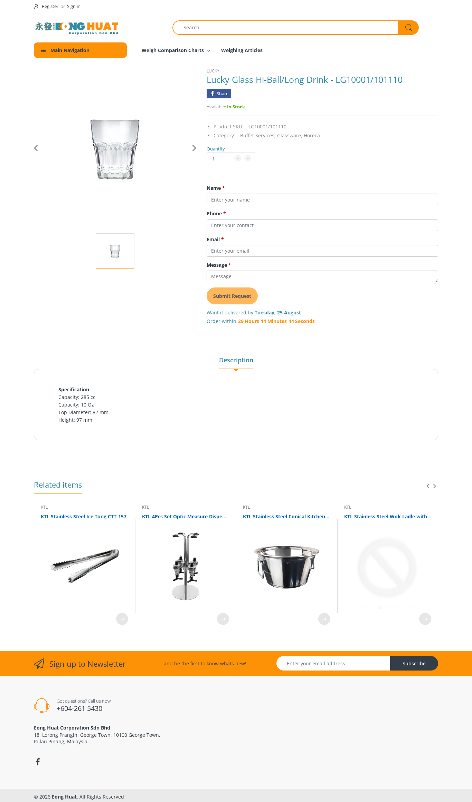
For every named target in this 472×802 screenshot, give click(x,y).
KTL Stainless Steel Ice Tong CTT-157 (83, 516)
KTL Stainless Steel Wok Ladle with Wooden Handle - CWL (388, 516)
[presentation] (427, 486)
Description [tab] (236, 360)
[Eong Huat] (77, 27)
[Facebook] (37, 761)
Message (219, 265)
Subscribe (414, 663)
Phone (216, 214)
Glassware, (289, 135)
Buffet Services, (258, 135)
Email (215, 239)
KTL (44, 507)
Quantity (216, 149)
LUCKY (213, 71)
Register (50, 6)
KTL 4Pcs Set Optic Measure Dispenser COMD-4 (185, 516)
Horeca (312, 135)
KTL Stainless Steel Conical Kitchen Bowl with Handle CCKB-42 (286, 516)
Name (216, 188)
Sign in (74, 6)
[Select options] (122, 619)
